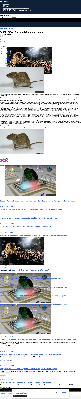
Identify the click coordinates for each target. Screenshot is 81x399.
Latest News (6, 6)
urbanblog (3, 41)
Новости (7, 39)
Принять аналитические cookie (20, 395)
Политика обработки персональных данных (16, 8)
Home (4, 5)
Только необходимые (33, 395)
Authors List (6, 4)
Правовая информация (9, 9)
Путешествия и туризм (11, 46)
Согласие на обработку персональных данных (17, 10)
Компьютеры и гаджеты (12, 33)
